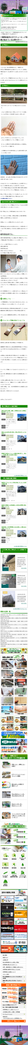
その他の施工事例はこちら (20, 475)
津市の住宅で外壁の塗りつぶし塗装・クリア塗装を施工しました (14, 628)
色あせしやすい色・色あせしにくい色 (17, 804)
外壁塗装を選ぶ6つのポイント (10, 964)
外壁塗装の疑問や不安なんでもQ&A (11, 969)
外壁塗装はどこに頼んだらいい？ (11, 1009)
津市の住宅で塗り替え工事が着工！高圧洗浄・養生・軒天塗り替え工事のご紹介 (21, 563)
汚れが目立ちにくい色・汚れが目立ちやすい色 (18, 795)
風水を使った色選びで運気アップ (18, 785)
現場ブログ (8, 32)
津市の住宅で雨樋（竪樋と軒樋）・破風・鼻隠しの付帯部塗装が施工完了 (14, 622)
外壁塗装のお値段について (9, 972)
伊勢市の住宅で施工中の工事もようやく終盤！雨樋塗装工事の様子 (14, 645)
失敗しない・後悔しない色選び (18, 765)
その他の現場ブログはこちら (20, 608)
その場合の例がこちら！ (6, 198)
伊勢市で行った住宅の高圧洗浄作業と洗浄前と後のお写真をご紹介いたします (21, 581)
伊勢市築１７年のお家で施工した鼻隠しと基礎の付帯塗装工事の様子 (14, 641)
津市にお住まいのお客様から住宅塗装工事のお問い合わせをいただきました (14, 632)
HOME (2, 32)
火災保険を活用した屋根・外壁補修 (11, 1012)
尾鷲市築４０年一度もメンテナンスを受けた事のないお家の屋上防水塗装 (14, 615)
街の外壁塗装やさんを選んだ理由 (11, 962)
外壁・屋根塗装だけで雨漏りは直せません (13, 967)
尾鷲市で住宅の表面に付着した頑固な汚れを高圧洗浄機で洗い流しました (14, 618)
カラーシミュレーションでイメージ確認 (18, 775)
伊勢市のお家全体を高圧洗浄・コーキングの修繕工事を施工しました (14, 638)
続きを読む (24, 568)
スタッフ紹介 (6, 974)
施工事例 (5, 955)
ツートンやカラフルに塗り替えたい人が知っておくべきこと (18, 815)
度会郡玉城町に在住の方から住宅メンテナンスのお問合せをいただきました (14, 625)
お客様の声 (5, 960)
